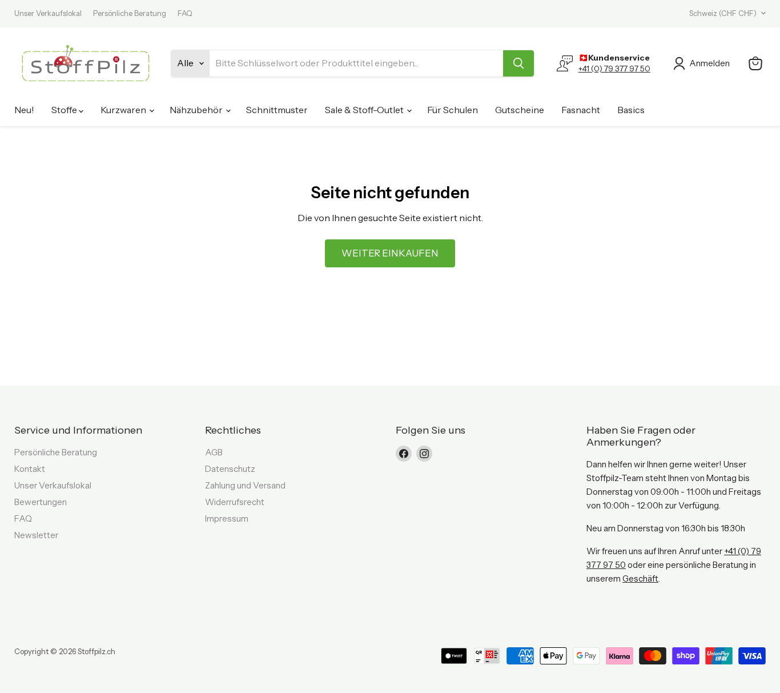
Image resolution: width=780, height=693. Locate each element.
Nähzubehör (197, 109)
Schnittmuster (277, 109)
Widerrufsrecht (234, 501)
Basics (631, 109)
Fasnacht (580, 109)
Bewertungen (40, 501)
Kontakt (29, 468)
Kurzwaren (124, 109)
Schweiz (723, 13)
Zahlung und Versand (245, 485)
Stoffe (65, 109)
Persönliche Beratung (129, 13)
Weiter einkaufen (390, 253)
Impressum (226, 518)
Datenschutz (230, 468)
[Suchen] (518, 63)
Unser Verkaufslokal (48, 13)
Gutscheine (519, 109)
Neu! (24, 109)
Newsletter (36, 535)
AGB (214, 452)
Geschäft (640, 578)
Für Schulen (452, 109)
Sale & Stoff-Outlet (365, 109)
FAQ (185, 13)
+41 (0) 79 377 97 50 (614, 68)
